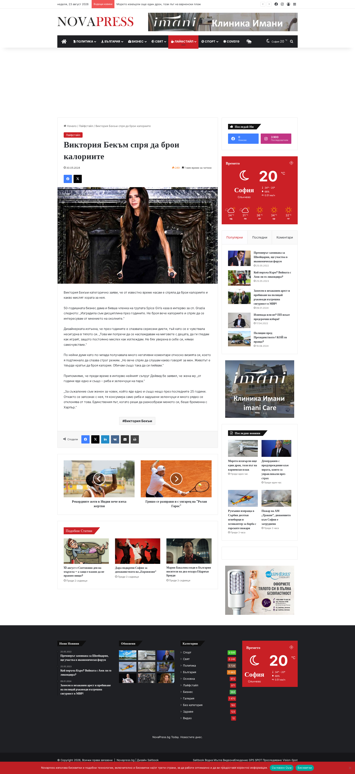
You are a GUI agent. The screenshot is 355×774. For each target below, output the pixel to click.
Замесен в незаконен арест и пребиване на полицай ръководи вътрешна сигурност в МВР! (272, 297)
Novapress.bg (126, 760)
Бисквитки (305, 767)
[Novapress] (95, 21)
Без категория (193, 705)
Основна (189, 678)
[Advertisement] (177, 82)
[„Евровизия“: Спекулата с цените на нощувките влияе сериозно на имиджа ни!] (165, 667)
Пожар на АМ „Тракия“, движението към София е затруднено (276, 517)
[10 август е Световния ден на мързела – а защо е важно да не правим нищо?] (86, 551)
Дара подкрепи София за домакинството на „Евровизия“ (135, 570)
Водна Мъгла (214, 760)
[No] (350, 768)
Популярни (234, 237)
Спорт (209, 41)
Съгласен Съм (282, 767)
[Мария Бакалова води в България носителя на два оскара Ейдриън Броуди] (189, 551)
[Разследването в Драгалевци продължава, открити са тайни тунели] (147, 678)
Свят (158, 41)
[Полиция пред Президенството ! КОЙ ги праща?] (239, 338)
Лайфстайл (183, 41)
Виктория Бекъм (138, 421)
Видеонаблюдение (236, 760)
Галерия (188, 698)
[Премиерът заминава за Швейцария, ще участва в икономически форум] (239, 258)
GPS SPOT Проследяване (266, 760)
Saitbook (153, 760)
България (112, 41)
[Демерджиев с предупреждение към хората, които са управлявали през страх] (276, 448)
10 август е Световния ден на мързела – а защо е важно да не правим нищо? (84, 572)
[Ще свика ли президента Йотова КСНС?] (165, 678)
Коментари (285, 237)
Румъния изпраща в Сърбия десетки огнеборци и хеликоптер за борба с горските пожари (242, 519)
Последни (259, 237)
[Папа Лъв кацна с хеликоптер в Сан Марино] (127, 678)
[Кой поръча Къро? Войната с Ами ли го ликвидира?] (239, 278)
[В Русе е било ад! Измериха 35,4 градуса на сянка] (127, 655)
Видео (187, 718)
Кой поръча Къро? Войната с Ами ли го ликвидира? (272, 274)
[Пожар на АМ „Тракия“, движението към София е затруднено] (276, 498)
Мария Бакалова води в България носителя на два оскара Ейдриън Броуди (188, 571)
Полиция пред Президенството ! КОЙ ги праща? (270, 337)
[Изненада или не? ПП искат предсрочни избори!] (239, 320)
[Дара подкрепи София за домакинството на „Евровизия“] (137, 551)
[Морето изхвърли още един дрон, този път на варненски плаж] (243, 448)
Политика (84, 41)
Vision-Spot (290, 760)
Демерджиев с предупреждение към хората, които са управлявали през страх (169, 4)
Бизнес (137, 41)
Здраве (188, 711)
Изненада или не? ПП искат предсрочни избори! (272, 317)
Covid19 (232, 41)
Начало (71, 126)
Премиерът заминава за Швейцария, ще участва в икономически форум (271, 257)
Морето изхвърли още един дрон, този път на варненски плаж (242, 465)
